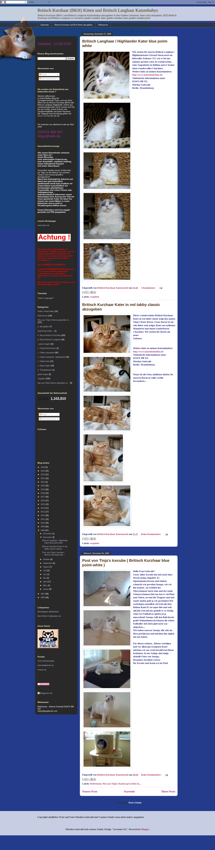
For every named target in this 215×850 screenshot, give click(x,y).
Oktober (46, 559)
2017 (43, 497)
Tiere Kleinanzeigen (46, 661)
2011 (43, 519)
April (45, 582)
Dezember (47, 533)
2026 (43, 467)
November (47, 537)
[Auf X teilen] (89, 292)
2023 (43, 474)
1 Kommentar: (148, 288)
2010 (43, 523)
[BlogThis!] (86, 292)
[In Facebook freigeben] (91, 292)
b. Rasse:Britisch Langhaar (49, 339)
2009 (43, 526)
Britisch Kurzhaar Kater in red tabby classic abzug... (54, 547)
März (45, 585)
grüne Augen (43, 374)
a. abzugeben (43, 326)
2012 (43, 515)
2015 (43, 504)
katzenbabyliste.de (46, 665)
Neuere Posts (89, 791)
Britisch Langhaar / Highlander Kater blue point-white (55, 541)
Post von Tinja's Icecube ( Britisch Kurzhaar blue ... (54, 553)
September (48, 563)
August (46, 567)
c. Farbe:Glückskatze (47, 348)
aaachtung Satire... (46, 331)
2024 (43, 471)
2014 (43, 508)
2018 (43, 493)
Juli (45, 570)
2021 (43, 482)
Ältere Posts (168, 791)
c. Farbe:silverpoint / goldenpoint (51, 357)
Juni (45, 574)
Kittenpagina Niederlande (48, 612)
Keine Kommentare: (151, 534)
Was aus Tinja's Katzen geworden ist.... (122, 783)
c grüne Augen (44, 344)
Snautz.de (42, 670)
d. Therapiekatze (45, 370)
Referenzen (103, 25)
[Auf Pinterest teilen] (94, 292)
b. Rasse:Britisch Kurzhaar (49, 335)
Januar (46, 589)
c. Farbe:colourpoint (46, 353)
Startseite (45, 25)
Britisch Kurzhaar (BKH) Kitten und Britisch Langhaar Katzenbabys (97, 10)
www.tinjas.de (43, 225)
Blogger (145, 829)
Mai (45, 578)
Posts (44, 74)
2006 (43, 597)
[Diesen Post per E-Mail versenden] (83, 292)
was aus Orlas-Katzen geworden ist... (53, 383)
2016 (43, 501)
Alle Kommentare (48, 79)
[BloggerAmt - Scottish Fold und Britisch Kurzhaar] (45, 693)
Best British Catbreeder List (49, 616)
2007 (43, 594)
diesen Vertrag (44, 116)
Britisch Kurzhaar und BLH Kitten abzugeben (73, 25)
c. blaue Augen (44, 366)
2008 (43, 530)
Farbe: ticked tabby (46, 311)
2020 (43, 486)
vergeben (94, 297)
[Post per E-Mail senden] (160, 288)
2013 (43, 512)
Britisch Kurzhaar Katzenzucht (113, 288)
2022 (43, 478)
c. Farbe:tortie (43, 361)
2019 (43, 489)
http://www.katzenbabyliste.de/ (147, 75)
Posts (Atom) (135, 802)
